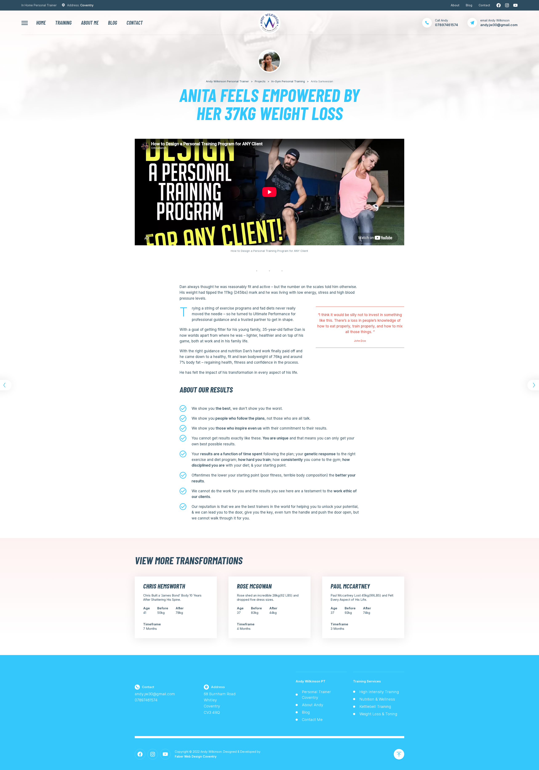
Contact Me (312, 719)
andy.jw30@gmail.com (155, 694)
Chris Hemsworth (164, 586)
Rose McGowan (254, 586)
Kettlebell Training (375, 706)
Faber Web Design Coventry (195, 756)
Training (63, 22)
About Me (90, 22)
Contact (484, 5)
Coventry (86, 5)
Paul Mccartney (350, 586)
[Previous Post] (6, 385)
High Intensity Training (379, 692)
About (455, 5)
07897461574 (146, 700)
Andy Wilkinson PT (311, 681)
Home (41, 22)
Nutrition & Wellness (377, 699)
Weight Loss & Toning (378, 714)
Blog (469, 5)
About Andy (312, 705)
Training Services (367, 681)
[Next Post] (533, 385)
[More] (24, 23)
